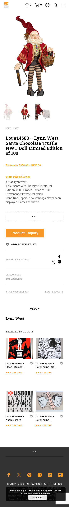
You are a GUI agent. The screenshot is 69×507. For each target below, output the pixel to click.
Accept (37, 497)
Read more (14, 372)
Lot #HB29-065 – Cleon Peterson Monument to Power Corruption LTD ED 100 (15, 365)
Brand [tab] (34, 309)
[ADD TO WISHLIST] (31, 363)
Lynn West (16, 279)
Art (17, 128)
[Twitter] (55, 262)
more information (41, 493)
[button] (28, 5)
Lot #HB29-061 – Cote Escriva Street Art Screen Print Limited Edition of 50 (46, 365)
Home (8, 128)
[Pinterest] (60, 262)
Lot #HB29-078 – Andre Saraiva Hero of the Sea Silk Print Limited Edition (15, 418)
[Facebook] (48, 257)
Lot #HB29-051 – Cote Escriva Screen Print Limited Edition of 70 (45, 418)
